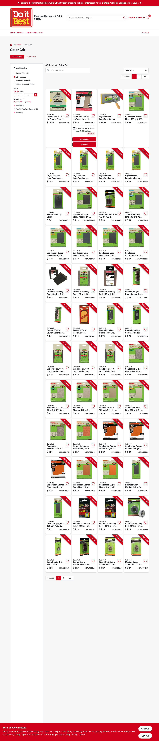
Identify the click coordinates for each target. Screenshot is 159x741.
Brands (18, 45)
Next (145, 77)
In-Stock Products (23, 80)
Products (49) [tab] (17, 57)
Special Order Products (25, 84)
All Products (21, 77)
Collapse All (18, 102)
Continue (145, 729)
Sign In (132, 17)
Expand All (27, 102)
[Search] (124, 17)
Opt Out (145, 736)
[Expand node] (14, 105)
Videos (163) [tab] (31, 57)
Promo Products (22, 73)
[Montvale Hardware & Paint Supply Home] (21, 17)
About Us (145, 32)
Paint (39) (20, 105)
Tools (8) (19, 112)
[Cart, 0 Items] (148, 17)
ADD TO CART (84, 139)
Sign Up (141, 17)
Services (20, 32)
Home (12, 32)
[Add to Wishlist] (67, 116)
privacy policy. (14, 734)
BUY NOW (84, 144)
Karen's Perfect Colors (34, 32)
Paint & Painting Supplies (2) (27, 109)
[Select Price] (35, 94)
